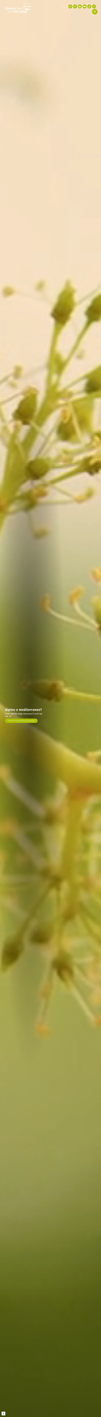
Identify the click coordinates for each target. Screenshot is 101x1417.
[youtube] (85, 6)
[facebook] (75, 6)
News (63, 6)
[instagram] (70, 6)
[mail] (94, 6)
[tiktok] (89, 6)
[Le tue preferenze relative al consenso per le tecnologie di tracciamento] (3, 1413)
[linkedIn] (80, 6)
